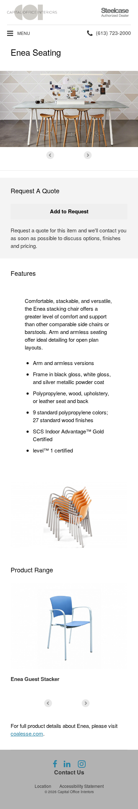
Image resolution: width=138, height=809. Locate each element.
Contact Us (69, 772)
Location (43, 786)
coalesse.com (27, 733)
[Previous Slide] (50, 155)
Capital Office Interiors (76, 791)
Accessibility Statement (81, 786)
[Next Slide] (87, 155)
